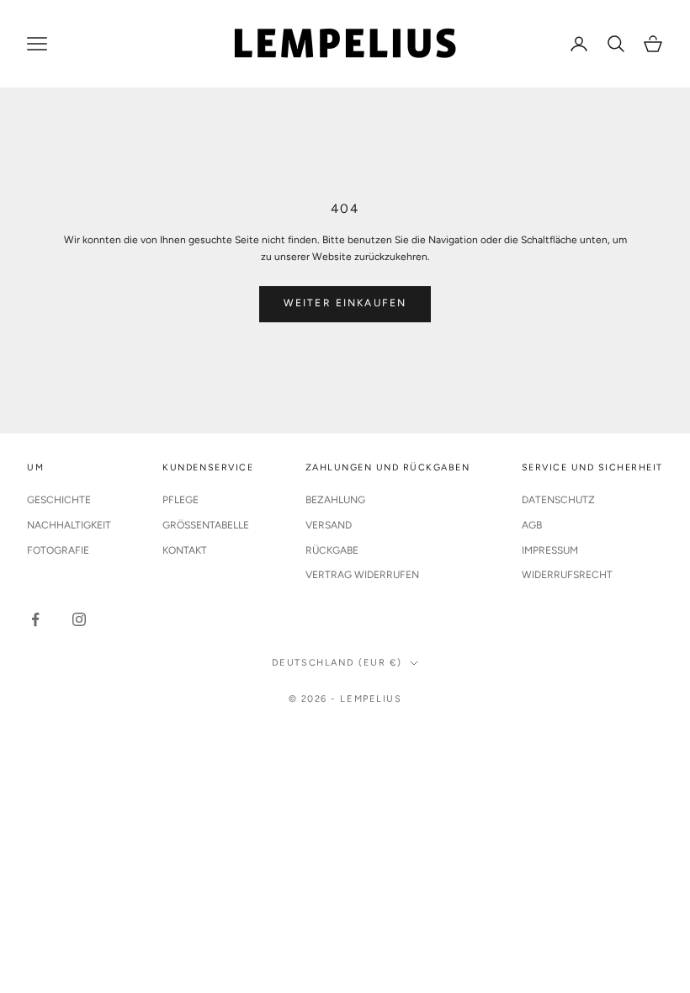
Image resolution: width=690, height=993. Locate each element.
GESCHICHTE (59, 500)
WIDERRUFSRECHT (567, 575)
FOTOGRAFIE (58, 550)
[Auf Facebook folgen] (35, 619)
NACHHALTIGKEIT (69, 525)
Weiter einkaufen (345, 303)
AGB (532, 525)
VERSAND (328, 525)
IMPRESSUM (550, 550)
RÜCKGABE (331, 550)
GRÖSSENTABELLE (205, 525)
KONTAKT (184, 550)
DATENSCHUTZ (558, 500)
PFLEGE (180, 500)
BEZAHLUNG (335, 500)
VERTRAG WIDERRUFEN (362, 575)
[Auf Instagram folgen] (79, 619)
